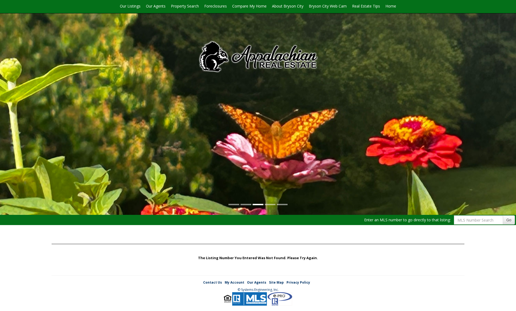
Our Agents (156, 6)
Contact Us (212, 282)
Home (390, 6)
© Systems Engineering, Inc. (258, 289)
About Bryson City (287, 6)
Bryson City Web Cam (328, 6)
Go (508, 219)
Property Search (185, 6)
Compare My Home (249, 6)
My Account (234, 282)
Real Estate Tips (366, 6)
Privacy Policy (298, 282)
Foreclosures (215, 6)
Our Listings (130, 6)
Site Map (276, 282)
